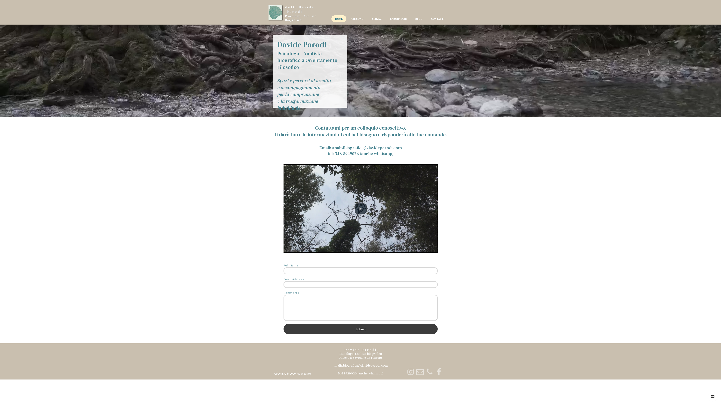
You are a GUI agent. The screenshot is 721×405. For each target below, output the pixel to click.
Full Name (291, 265)
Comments (291, 293)
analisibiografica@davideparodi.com (367, 148)
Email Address (294, 279)
